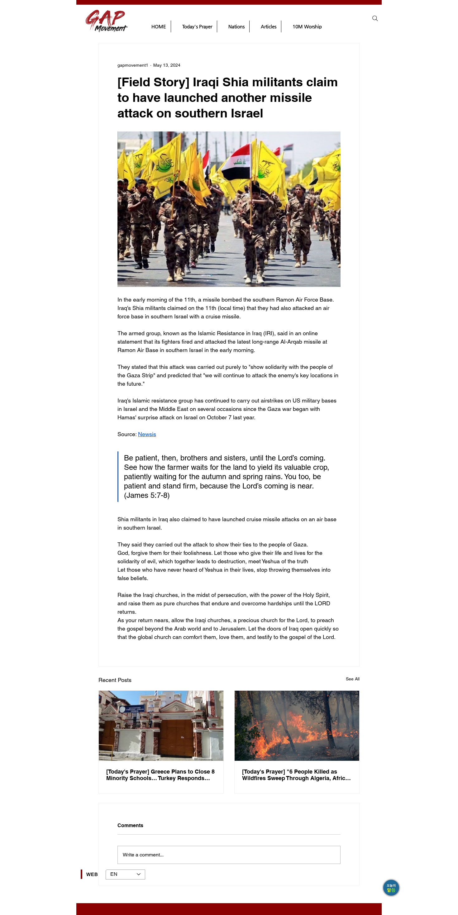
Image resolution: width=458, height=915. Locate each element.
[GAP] (391, 888)
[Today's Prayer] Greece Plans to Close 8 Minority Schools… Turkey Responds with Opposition (160, 774)
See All (353, 678)
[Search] (375, 18)
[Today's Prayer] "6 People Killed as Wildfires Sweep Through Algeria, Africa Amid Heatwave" (295, 774)
